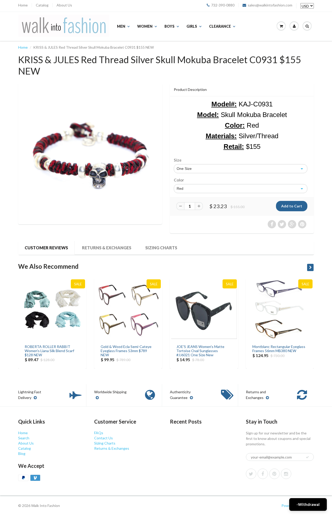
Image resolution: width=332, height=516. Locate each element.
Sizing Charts (161, 247)
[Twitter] (251, 474)
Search (23, 438)
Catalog (42, 5)
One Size (184, 168)
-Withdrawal (308, 504)
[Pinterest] (274, 474)
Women (145, 26)
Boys (169, 26)
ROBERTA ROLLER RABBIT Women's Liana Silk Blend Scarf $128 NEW (49, 350)
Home (23, 5)
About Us (64, 5)
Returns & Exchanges (106, 247)
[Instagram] (286, 474)
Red (180, 188)
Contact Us (103, 438)
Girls (191, 26)
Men (121, 26)
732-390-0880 (222, 5)
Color (179, 180)
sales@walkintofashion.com (270, 5)
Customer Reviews (46, 247)
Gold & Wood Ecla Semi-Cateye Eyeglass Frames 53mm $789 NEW (126, 350)
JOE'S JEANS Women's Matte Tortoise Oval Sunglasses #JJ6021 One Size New (200, 350)
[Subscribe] (307, 457)
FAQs (98, 433)
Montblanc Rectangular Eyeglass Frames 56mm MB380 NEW (278, 348)
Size (178, 160)
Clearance (220, 26)
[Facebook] (263, 474)
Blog (21, 453)
